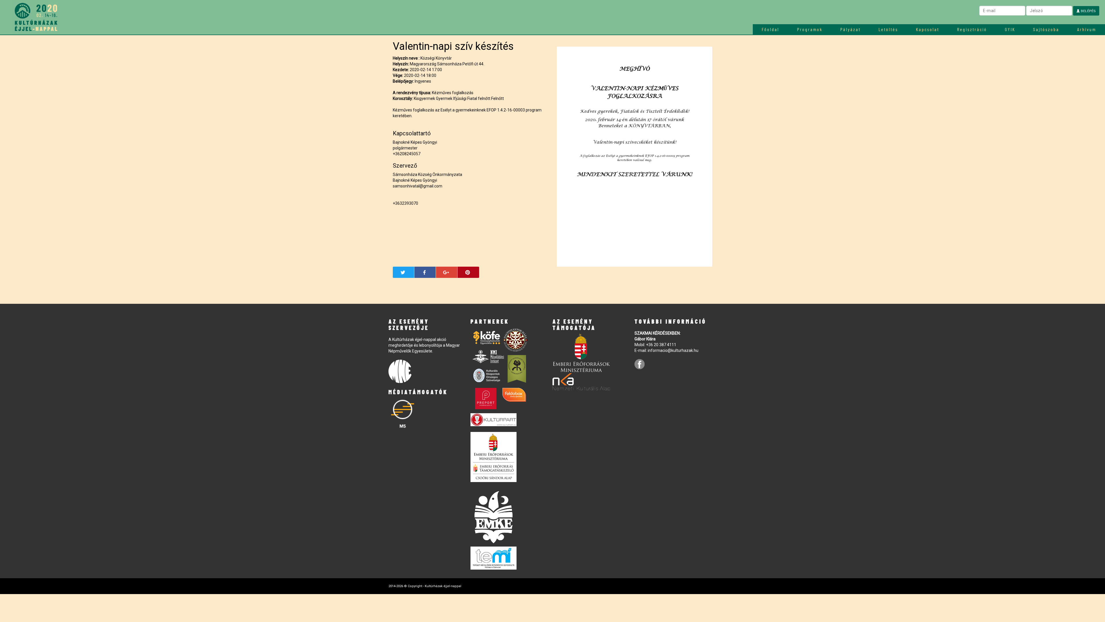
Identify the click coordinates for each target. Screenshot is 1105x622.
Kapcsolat (927, 29)
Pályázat (850, 29)
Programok (809, 29)
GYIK (1010, 29)
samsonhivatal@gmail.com (417, 186)
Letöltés (888, 29)
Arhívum (1086, 29)
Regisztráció (972, 29)
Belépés (1088, 11)
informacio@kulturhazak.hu (673, 350)
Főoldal (770, 29)
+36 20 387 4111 (661, 344)
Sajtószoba (1046, 29)
